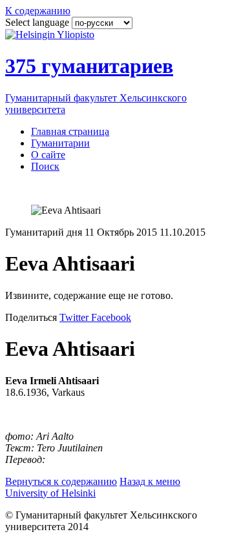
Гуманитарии (60, 143)
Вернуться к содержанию (61, 481)
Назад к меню (150, 481)
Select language (38, 22)
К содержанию (37, 10)
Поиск (45, 166)
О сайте (48, 154)
